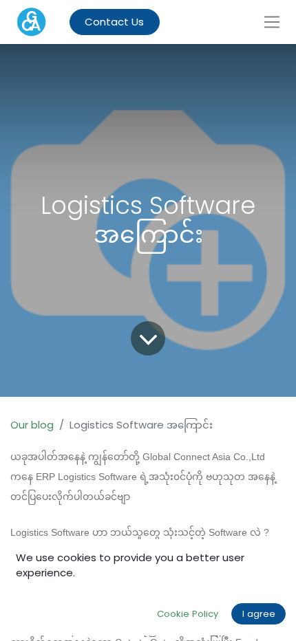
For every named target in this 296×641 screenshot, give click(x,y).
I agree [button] (258, 613)
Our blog (32, 424)
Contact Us (114, 21)
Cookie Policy (187, 613)
